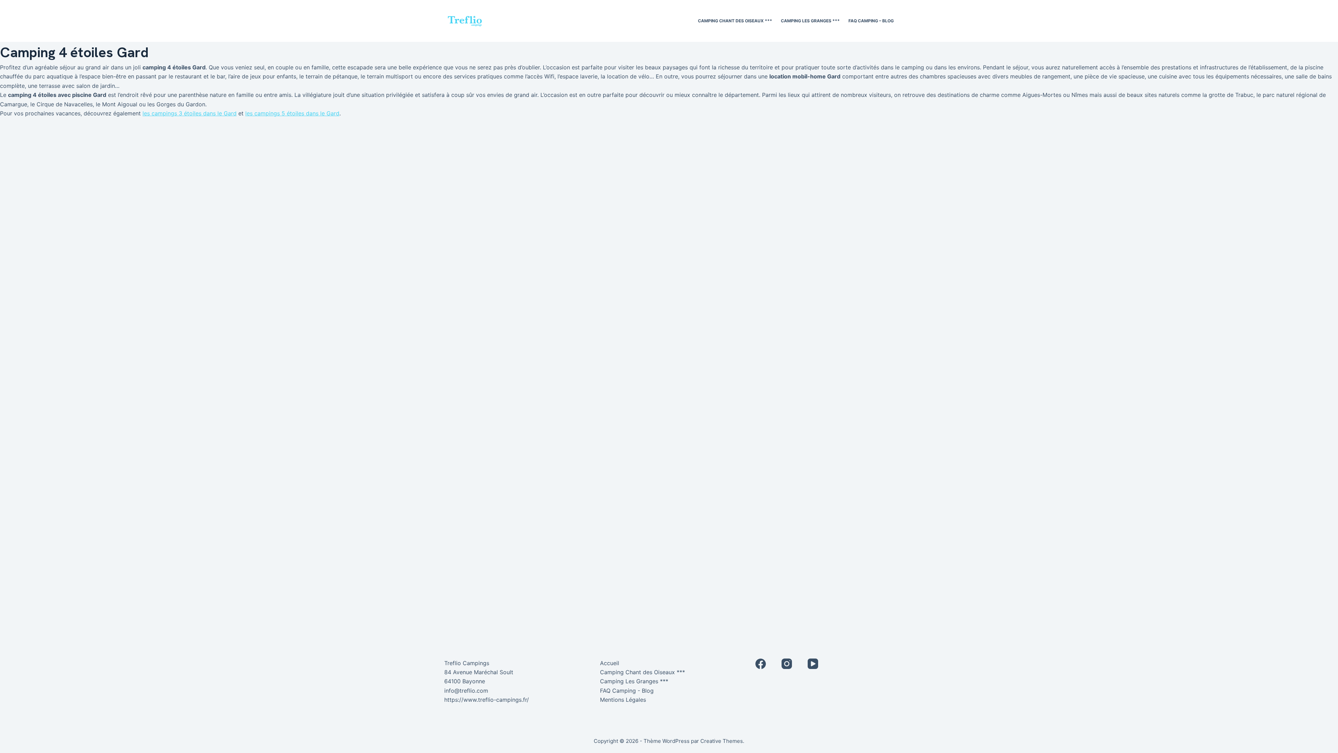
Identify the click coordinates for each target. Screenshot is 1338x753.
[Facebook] (760, 664)
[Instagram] (787, 664)
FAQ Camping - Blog (627, 690)
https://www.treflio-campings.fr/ (486, 699)
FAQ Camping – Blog (871, 20)
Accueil (609, 663)
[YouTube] (813, 664)
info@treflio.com (466, 690)
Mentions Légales (623, 699)
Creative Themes (721, 741)
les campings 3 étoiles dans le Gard (190, 113)
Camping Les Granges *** (810, 20)
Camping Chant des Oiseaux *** (735, 20)
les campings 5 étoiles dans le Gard (292, 113)
